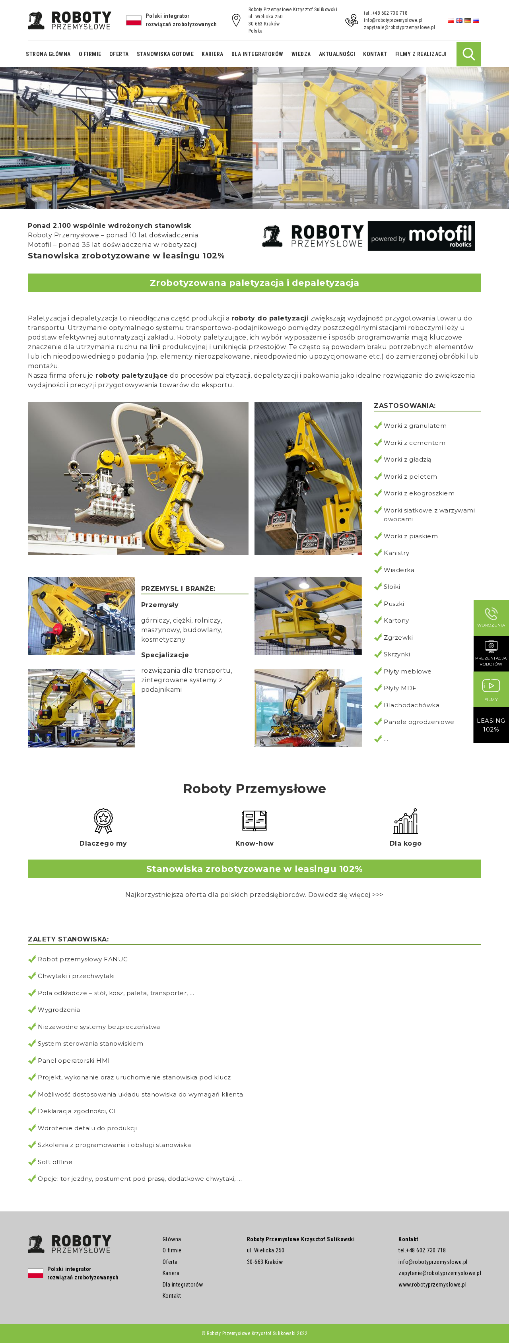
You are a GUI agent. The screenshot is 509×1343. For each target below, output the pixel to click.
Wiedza (301, 54)
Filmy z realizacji (421, 54)
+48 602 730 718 (426, 1250)
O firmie (90, 54)
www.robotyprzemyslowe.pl (432, 1284)
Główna (172, 1239)
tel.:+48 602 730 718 (385, 13)
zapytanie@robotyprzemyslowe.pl (399, 27)
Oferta (119, 54)
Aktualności (337, 54)
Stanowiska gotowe (165, 54)
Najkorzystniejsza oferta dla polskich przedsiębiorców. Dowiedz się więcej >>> (254, 895)
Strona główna (48, 54)
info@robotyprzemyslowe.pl (393, 20)
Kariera (212, 54)
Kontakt (375, 54)
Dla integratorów (257, 54)
